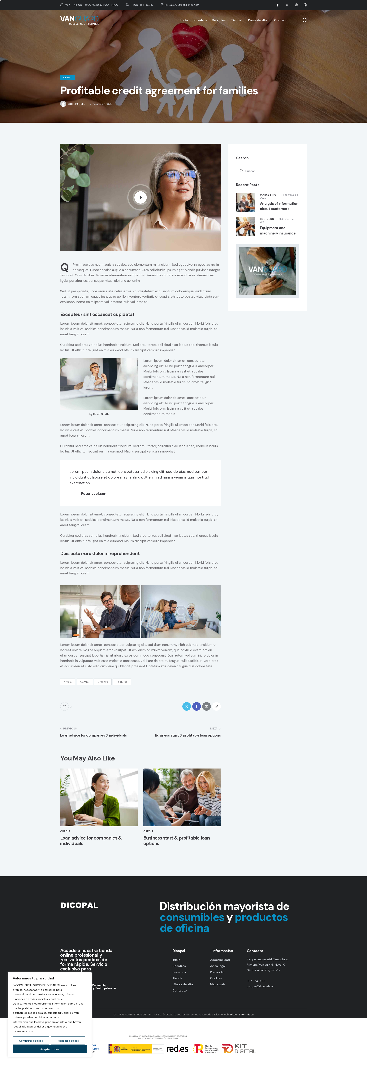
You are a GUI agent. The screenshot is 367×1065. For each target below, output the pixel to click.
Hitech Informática (242, 1014)
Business (267, 219)
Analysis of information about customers (279, 206)
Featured (122, 682)
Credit (67, 77)
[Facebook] (196, 706)
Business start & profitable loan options (176, 840)
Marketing (268, 194)
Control (84, 682)
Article (68, 682)
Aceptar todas (49, 1049)
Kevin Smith (101, 414)
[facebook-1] (277, 5)
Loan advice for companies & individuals (91, 840)
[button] (216, 706)
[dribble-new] (296, 5)
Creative (103, 682)
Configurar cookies (31, 1040)
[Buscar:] (267, 171)
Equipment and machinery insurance (278, 230)
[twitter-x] (287, 5)
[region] (50, 1014)
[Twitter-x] (186, 706)
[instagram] (305, 5)
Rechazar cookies (68, 1040)
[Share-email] (206, 706)
